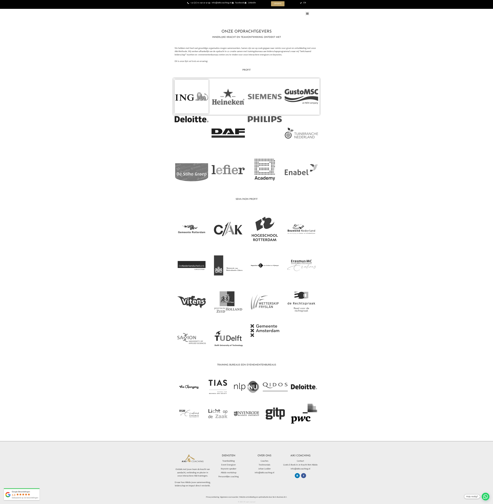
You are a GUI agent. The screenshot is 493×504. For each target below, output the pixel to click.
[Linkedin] (297, 475)
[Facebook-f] (303, 475)
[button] (307, 13)
